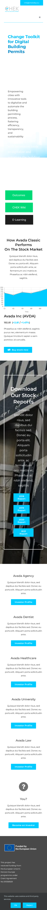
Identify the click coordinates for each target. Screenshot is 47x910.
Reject (30, 905)
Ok (15, 905)
